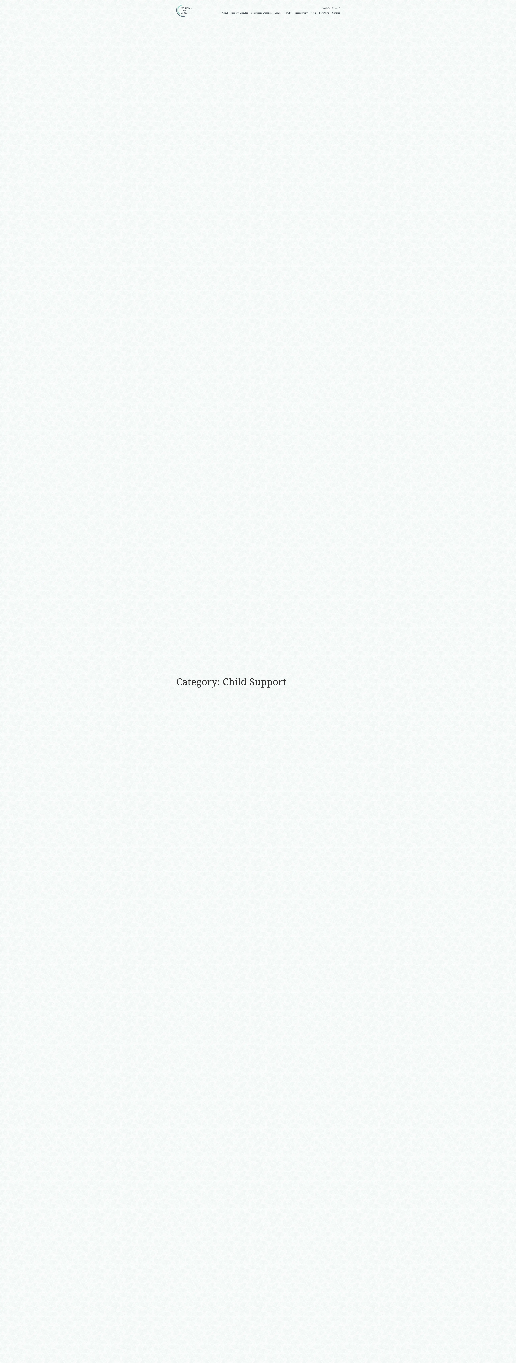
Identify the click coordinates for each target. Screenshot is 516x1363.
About (225, 12)
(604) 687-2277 (332, 7)
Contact (336, 12)
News (313, 12)
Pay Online (324, 12)
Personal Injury (301, 12)
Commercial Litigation (261, 12)
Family (288, 12)
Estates (278, 12)
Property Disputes (239, 12)
